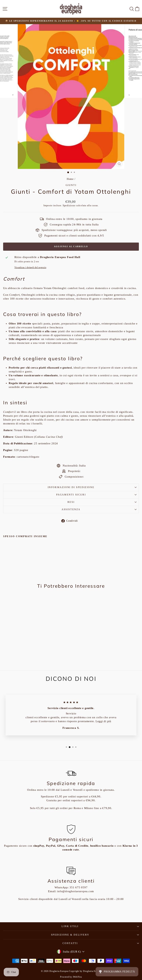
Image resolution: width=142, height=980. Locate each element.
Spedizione (69, 205)
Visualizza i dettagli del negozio (30, 267)
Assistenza (71, 509)
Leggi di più (103, 721)
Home (70, 179)
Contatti (70, 943)
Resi (71, 502)
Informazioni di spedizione (71, 487)
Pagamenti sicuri (71, 494)
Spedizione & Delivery (70, 934)
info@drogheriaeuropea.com (75, 891)
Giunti (71, 185)
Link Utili (70, 926)
